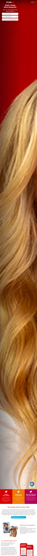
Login (32, 2)
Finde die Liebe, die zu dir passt (18, 517)
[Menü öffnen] (36, 2)
